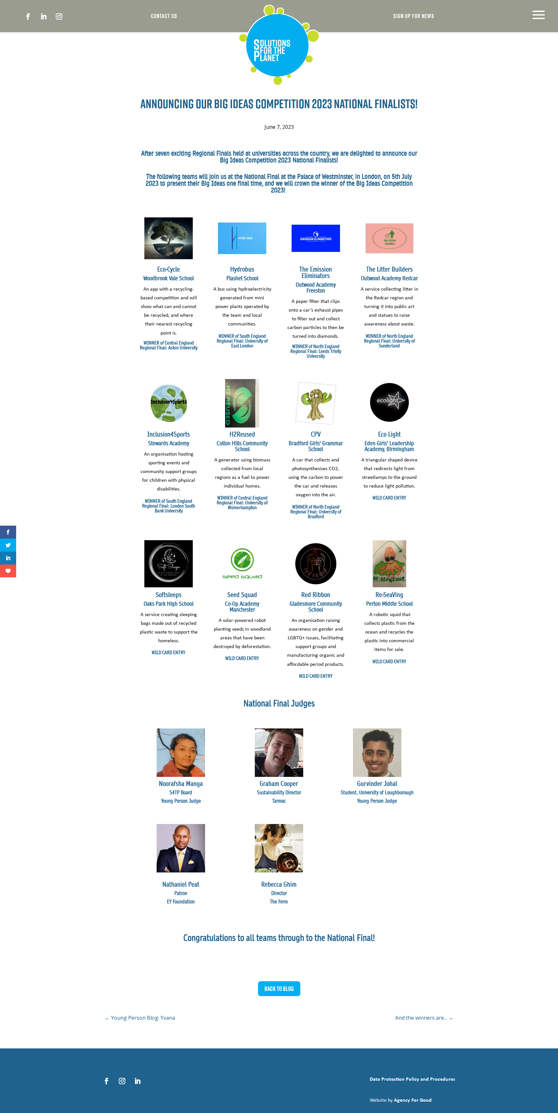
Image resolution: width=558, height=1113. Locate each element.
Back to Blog (279, 988)
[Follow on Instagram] (59, 16)
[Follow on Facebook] (28, 16)
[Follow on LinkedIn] (43, 16)
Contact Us (164, 16)
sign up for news (413, 16)
